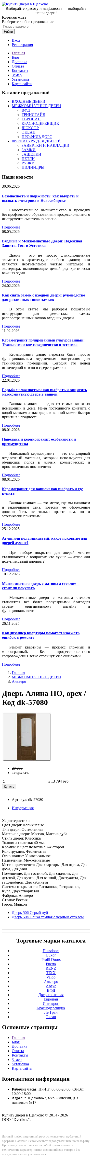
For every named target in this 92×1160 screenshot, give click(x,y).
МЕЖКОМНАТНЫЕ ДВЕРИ (36, 106)
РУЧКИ (28, 163)
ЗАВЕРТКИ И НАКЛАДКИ (45, 145)
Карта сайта (22, 84)
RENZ (51, 968)
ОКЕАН (29, 132)
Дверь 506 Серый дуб (30, 912)
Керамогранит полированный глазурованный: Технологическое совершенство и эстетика (43, 342)
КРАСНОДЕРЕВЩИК (40, 123)
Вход (16, 40)
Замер (17, 75)
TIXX (51, 973)
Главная (18, 53)
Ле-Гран (51, 1012)
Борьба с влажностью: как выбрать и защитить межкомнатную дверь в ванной (44, 392)
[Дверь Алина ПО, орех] (26, 760)
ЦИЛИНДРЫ (33, 167)
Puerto (51, 964)
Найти (8, 32)
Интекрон (51, 1003)
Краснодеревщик (51, 1008)
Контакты (20, 70)
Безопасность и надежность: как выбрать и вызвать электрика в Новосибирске (40, 198)
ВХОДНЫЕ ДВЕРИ (28, 101)
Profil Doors (51, 959)
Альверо (19, 681)
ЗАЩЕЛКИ (31, 154)
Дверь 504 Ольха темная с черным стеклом (48, 917)
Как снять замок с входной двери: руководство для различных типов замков (43, 297)
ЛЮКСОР (30, 128)
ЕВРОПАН (31, 119)
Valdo (50, 977)
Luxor (51, 955)
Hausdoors (51, 951)
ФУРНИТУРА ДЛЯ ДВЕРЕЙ (36, 141)
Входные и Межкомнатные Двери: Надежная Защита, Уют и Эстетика (42, 243)
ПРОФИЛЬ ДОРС (37, 137)
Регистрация (22, 45)
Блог (16, 57)
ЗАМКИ (29, 150)
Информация (23, 808)
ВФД (26, 110)
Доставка (19, 62)
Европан (51, 999)
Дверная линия (51, 995)
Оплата (18, 66)
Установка (20, 79)
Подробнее (11, 227)
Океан (51, 1017)
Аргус (51, 986)
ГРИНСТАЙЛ (33, 115)
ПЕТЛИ (28, 159)
